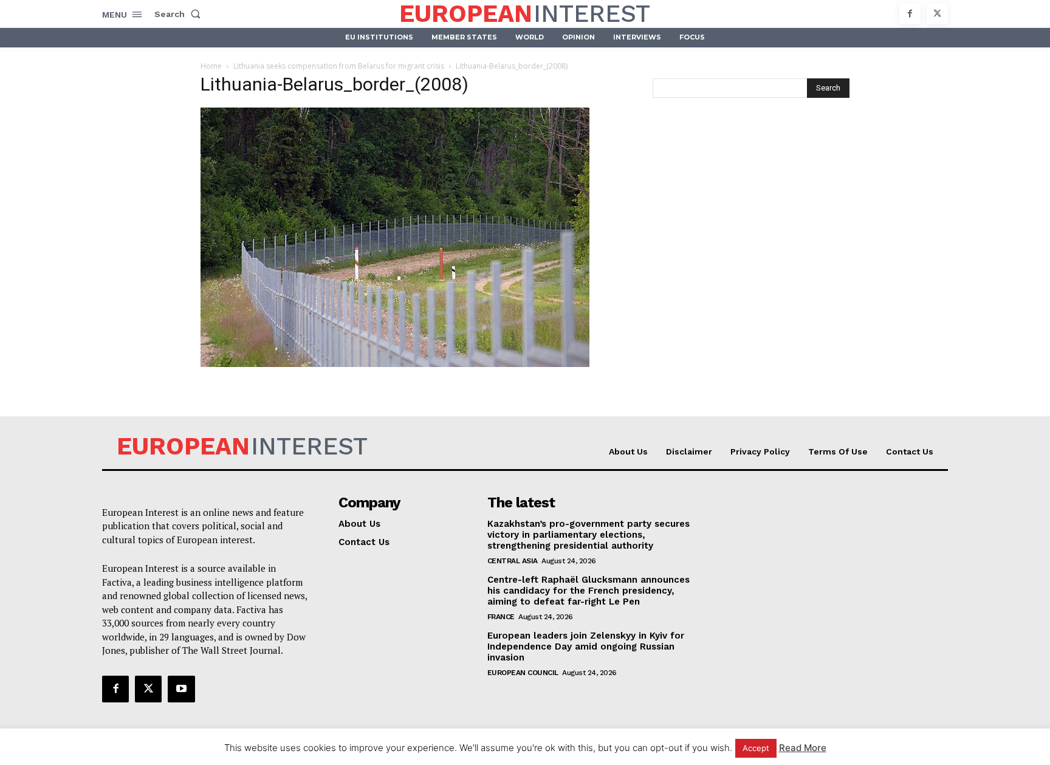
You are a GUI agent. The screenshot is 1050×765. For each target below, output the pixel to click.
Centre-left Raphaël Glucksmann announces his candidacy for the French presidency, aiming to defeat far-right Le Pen (588, 590)
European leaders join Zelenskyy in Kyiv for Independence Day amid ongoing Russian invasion (585, 646)
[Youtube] (181, 689)
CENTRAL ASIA (512, 561)
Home (211, 66)
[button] (179, 14)
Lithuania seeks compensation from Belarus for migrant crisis (338, 66)
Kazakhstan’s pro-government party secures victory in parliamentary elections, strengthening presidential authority (588, 534)
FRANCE (501, 616)
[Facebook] (910, 13)
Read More (802, 747)
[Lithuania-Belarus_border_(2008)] (395, 363)
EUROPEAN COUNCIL (522, 672)
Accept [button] (756, 748)
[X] (937, 13)
